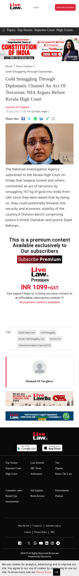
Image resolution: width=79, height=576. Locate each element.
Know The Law (63, 473)
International (12, 501)
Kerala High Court (27, 332)
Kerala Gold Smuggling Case (31, 339)
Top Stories (25, 30)
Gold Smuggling (48, 332)
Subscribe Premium (65, 7)
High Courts (64, 30)
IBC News (35, 468)
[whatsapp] (35, 118)
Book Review (37, 496)
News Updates (24, 66)
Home (9, 66)
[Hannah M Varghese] (39, 367)
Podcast (59, 496)
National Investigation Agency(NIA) (35, 345)
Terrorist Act (55, 339)
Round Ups (11, 496)
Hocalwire (46, 556)
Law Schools (37, 462)
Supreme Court (44, 30)
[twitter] (29, 118)
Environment (62, 490)
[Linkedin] (41, 118)
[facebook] (23, 118)
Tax (57, 462)
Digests (59, 468)
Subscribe (39, 259)
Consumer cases (14, 490)
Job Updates (36, 490)
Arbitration (36, 473)
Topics (11, 30)
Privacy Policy (44, 572)
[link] (47, 118)
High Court (11, 473)
